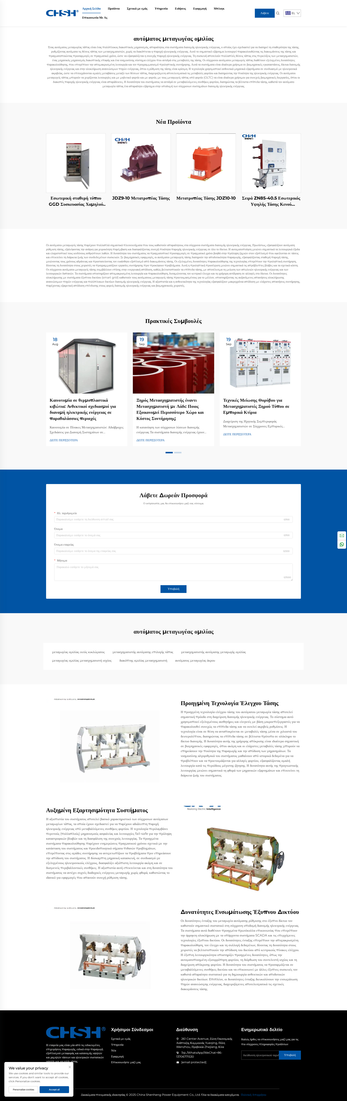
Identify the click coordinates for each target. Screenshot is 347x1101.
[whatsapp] (341, 544)
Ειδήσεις (180, 8)
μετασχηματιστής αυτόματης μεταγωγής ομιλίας (213, 652)
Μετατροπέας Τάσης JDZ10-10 (206, 198)
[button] (169, 452)
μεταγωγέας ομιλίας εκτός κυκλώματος (78, 652)
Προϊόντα (114, 8)
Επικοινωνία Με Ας (94, 17)
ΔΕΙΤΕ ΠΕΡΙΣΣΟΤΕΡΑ (64, 440)
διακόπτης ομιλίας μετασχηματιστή (143, 660)
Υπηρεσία (161, 8)
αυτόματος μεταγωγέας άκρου (195, 660)
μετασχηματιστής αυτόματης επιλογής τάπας (143, 652)
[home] (62, 13)
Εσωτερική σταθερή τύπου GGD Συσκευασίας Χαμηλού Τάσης (76, 201)
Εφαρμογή (200, 8)
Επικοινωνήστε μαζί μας (126, 1062)
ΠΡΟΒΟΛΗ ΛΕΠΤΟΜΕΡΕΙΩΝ (76, 163)
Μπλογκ (219, 8)
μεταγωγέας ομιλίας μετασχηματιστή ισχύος (82, 660)
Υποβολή (173, 589)
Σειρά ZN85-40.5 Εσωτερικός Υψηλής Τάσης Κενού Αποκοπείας (271, 201)
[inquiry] (341, 535)
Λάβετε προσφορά (264, 14)
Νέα (113, 1050)
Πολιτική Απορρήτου (253, 1094)
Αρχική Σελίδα (91, 8)
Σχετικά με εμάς (137, 8)
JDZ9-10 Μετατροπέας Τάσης (141, 198)
